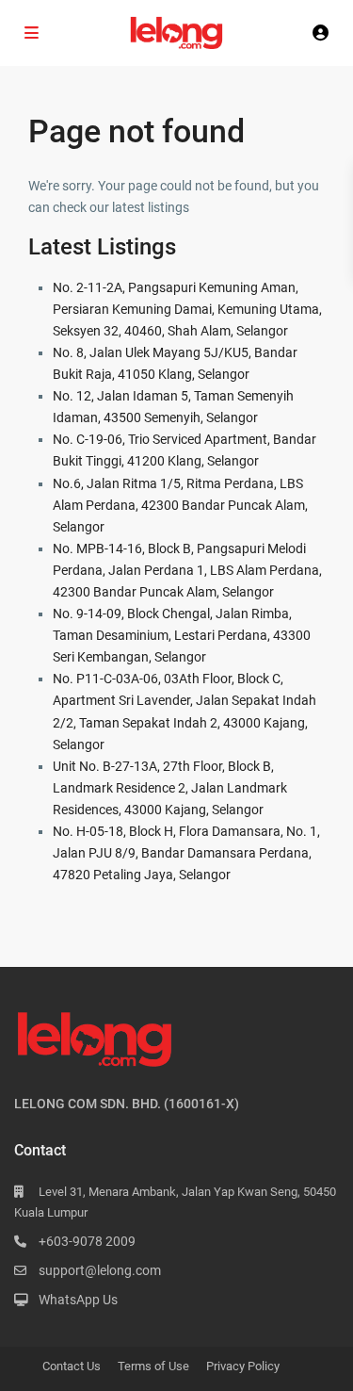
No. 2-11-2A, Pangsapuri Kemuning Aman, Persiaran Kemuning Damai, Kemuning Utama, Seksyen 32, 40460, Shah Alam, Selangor (187, 309)
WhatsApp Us (78, 1299)
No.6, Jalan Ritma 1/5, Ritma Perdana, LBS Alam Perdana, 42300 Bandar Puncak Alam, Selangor (180, 505)
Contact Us (71, 1366)
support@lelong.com (100, 1270)
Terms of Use (153, 1366)
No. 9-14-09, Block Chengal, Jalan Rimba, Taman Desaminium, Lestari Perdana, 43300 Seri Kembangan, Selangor (182, 635)
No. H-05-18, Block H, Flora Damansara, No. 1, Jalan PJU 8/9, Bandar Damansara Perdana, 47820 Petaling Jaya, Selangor (186, 853)
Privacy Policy (243, 1366)
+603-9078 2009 (87, 1241)
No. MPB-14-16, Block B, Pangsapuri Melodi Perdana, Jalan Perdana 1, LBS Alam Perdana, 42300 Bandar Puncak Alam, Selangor (187, 570)
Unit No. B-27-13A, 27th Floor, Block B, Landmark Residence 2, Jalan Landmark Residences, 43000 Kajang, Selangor (170, 788)
